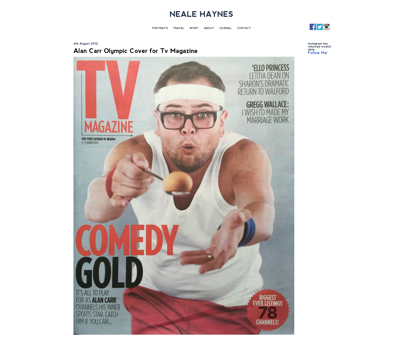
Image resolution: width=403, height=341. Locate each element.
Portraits (160, 28)
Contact (244, 28)
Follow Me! (317, 53)
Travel (178, 28)
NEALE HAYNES (201, 14)
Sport (194, 28)
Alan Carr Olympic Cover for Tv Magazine (135, 50)
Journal (225, 28)
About (209, 28)
